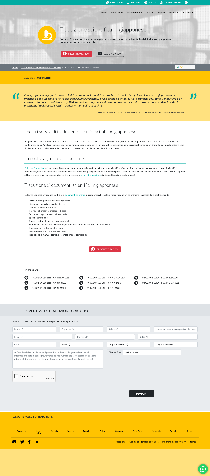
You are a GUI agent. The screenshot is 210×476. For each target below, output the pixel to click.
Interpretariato (134, 12)
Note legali (121, 441)
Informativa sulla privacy (173, 441)
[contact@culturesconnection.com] (14, 442)
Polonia (173, 431)
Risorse (172, 12)
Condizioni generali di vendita (144, 441)
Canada (54, 431)
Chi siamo (186, 12)
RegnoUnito (38, 432)
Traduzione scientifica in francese (50, 277)
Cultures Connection (34, 168)
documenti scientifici (75, 194)
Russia (189, 431)
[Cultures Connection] (28, 12)
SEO (149, 12)
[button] (193, 2)
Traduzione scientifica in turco (48, 288)
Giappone (119, 431)
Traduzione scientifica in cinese (48, 283)
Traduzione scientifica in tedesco (159, 277)
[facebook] (28, 442)
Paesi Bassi (137, 431)
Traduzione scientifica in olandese (159, 283)
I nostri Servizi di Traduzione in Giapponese (41, 68)
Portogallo (156, 431)
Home (104, 12)
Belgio (102, 431)
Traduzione (116, 12)
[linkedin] (34, 442)
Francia (86, 431)
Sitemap (192, 441)
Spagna (70, 431)
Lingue (160, 12)
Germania (21, 431)
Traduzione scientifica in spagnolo (105, 277)
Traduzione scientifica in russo (103, 288)
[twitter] (20, 442)
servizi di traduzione (91, 174)
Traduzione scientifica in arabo (103, 283)
